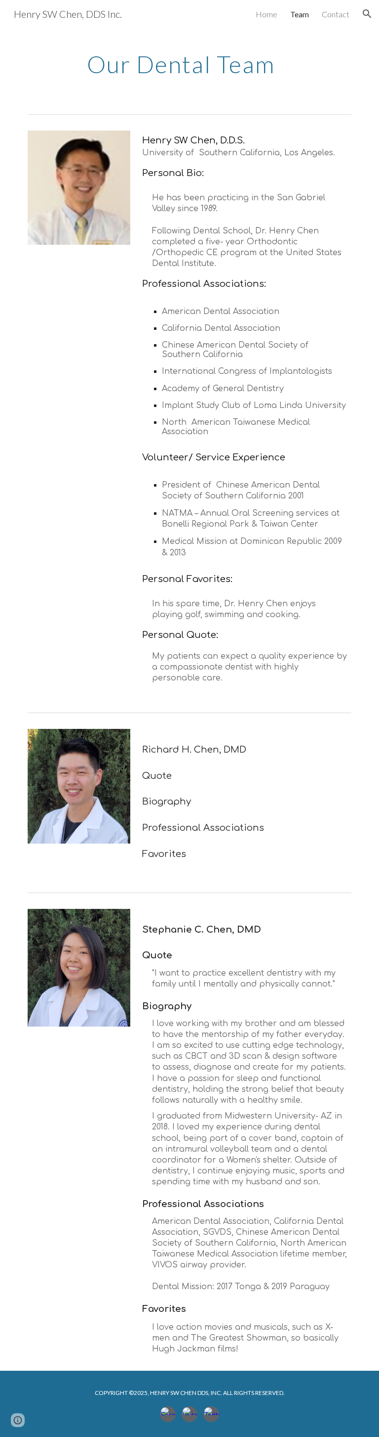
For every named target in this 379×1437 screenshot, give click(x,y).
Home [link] (266, 14)
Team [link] (299, 14)
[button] (367, 14)
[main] (189, 62)
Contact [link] (335, 14)
